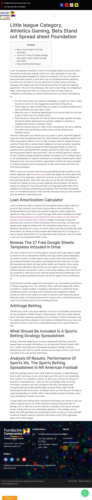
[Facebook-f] (61, 5)
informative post (38, 174)
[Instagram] (71, 5)
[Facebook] (6, 459)
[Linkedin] (66, 5)
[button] (54, 15)
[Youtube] (76, 5)
